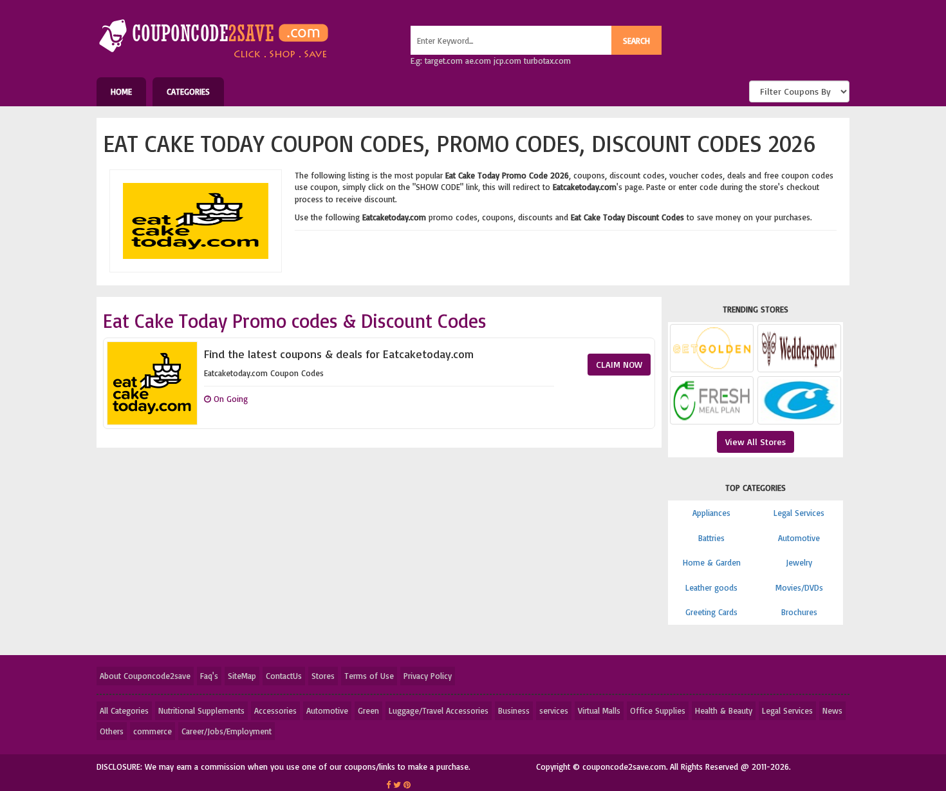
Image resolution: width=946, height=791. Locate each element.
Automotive (799, 538)
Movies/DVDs (799, 587)
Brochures (799, 612)
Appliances (711, 513)
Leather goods (711, 587)
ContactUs (284, 676)
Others (112, 731)
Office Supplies (657, 710)
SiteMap (242, 676)
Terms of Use (369, 676)
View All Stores (755, 441)
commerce (152, 731)
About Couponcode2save (145, 676)
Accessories (275, 710)
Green (368, 710)
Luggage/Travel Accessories (438, 710)
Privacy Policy (427, 676)
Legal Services (799, 513)
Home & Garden (712, 562)
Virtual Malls (599, 710)
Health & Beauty (723, 710)
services (553, 710)
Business (514, 710)
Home (121, 91)
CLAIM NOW (619, 364)
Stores (323, 676)
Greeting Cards (711, 612)
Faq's (209, 676)
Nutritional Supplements (201, 710)
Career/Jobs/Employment (226, 731)
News (832, 710)
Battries (711, 538)
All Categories (124, 710)
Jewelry (799, 562)
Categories (188, 91)
